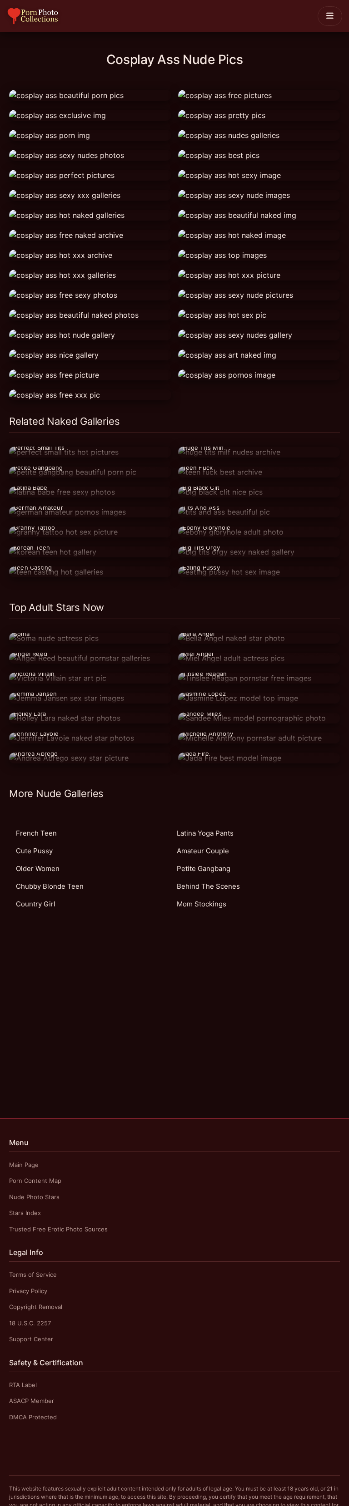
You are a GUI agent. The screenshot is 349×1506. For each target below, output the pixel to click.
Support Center (31, 1339)
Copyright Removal (35, 1306)
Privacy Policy (28, 1290)
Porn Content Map (35, 1180)
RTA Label (23, 1384)
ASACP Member (31, 1400)
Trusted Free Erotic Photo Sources (58, 1229)
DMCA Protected (33, 1417)
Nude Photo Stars (34, 1197)
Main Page (24, 1164)
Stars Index (25, 1212)
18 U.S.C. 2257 (30, 1323)
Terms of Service (33, 1274)
